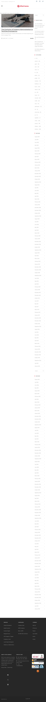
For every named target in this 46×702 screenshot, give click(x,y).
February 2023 (37, 162)
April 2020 (37, 230)
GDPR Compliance (21, 628)
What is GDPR (20, 630)
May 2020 (37, 227)
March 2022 (37, 167)
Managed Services (7, 633)
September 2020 (38, 216)
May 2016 (37, 337)
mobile (36, 100)
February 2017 (37, 312)
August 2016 (37, 329)
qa (35, 114)
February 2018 (37, 286)
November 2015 (38, 354)
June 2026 (37, 142)
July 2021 (36, 187)
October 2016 (37, 323)
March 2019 (37, 258)
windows (36, 129)
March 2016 (37, 343)
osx (35, 109)
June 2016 (37, 334)
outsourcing (37, 112)
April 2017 (37, 306)
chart (36, 66)
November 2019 (38, 244)
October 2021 (37, 179)
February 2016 (37, 346)
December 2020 (38, 207)
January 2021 (37, 204)
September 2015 (38, 360)
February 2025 (37, 153)
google (36, 78)
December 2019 (38, 241)
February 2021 (37, 201)
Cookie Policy (9, 667)
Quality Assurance (7, 628)
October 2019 (37, 247)
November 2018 (38, 269)
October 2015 (37, 357)
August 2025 (37, 148)
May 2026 (37, 145)
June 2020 (37, 224)
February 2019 (37, 261)
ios (35, 92)
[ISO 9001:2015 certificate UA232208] (38, 656)
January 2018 (37, 289)
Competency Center (7, 639)
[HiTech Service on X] (7, 679)
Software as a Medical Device (9, 644)
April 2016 (37, 340)
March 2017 (37, 309)
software (36, 126)
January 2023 (37, 165)
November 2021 (38, 176)
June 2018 (37, 278)
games (36, 75)
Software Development (8, 625)
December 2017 (38, 292)
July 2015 (36, 363)
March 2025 (37, 150)
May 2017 (37, 303)
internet (36, 89)
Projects (34, 630)
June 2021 (37, 190)
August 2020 (37, 218)
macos (36, 95)
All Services (35, 628)
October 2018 (37, 272)
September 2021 (38, 182)
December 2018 (38, 509)
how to (36, 86)
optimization (37, 106)
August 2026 (37, 136)
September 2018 (38, 275)
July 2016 (36, 332)
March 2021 (37, 199)
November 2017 (38, 295)
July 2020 (36, 221)
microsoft (36, 97)
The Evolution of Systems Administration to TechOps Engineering (17, 30)
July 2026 (36, 139)
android (36, 61)
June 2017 (37, 543)
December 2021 (38, 173)
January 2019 (37, 264)
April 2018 (37, 526)
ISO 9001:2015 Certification (23, 633)
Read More (32, 38)
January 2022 (37, 170)
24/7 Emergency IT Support (8, 636)
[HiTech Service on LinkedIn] (7, 684)
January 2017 (37, 315)
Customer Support (7, 630)
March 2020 (37, 475)
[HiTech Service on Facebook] (7, 675)
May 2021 (37, 193)
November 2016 (38, 320)
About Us (34, 625)
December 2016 (38, 317)
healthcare (37, 83)
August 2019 (37, 252)
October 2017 (37, 298)
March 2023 (37, 159)
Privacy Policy (4, 667)
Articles (34, 636)
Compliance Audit (21, 625)
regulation (37, 117)
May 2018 (37, 281)
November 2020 (38, 210)
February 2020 (37, 235)
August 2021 (37, 184)
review (36, 120)
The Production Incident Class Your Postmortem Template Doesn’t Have (39, 33)
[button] (2, 6)
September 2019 (38, 492)
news (36, 103)
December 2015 (38, 351)
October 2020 (37, 213)
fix (35, 72)
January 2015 (37, 366)
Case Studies (35, 633)
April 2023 (37, 156)
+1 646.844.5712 (10, 1)
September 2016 (38, 326)
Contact (34, 639)
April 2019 (37, 255)
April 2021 (37, 196)
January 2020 (37, 238)
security (36, 123)
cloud (36, 69)
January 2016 (37, 349)
